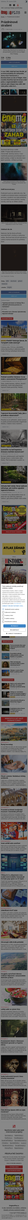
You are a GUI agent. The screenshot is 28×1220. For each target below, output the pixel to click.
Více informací (17, 603)
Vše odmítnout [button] (14, 630)
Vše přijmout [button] (14, 626)
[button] (14, 606)
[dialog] (14, 610)
